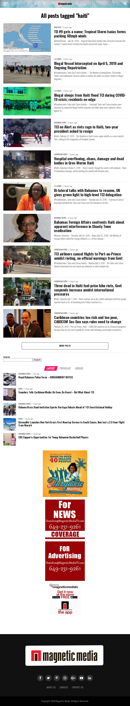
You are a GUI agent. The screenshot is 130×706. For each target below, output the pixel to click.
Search (6, 357)
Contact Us (77, 687)
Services (63, 687)
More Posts (65, 345)
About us (51, 687)
